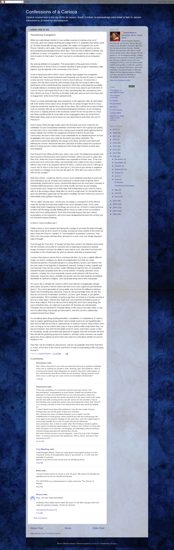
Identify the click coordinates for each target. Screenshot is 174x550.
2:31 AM (39, 513)
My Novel (113, 107)
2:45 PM (39, 463)
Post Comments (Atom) (50, 533)
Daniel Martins (130, 33)
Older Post (98, 528)
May (117, 190)
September (119, 169)
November (119, 163)
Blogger (113, 544)
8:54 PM (39, 487)
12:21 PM (40, 441)
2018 (115, 133)
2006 (115, 214)
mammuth (95, 544)
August (118, 173)
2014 (115, 146)
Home (68, 528)
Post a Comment (40, 518)
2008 (115, 207)
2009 (115, 204)
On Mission (118, 182)
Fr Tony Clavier (116, 110)
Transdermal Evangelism (124, 186)
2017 (115, 136)
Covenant (114, 101)
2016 (115, 139)
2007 (115, 211)
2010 (115, 201)
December (119, 159)
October (118, 166)
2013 (115, 150)
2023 (115, 129)
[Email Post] (66, 354)
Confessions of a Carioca (51, 11)
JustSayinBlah (115, 113)
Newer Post (36, 528)
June (117, 179)
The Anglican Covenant (115, 97)
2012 (115, 153)
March (117, 197)
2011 (115, 156)
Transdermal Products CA (46, 510)
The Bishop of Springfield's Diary (117, 91)
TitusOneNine (115, 104)
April (117, 193)
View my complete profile (120, 80)
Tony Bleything (42, 449)
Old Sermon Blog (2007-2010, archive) (117, 118)
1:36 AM (39, 379)
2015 (115, 143)
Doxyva (39, 494)
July (116, 176)
